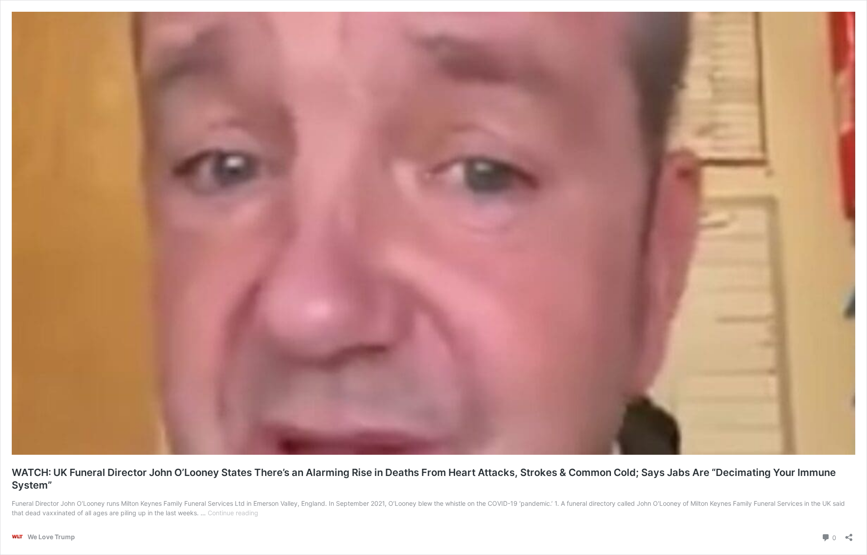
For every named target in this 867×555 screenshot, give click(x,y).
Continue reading (233, 513)
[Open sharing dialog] (849, 534)
